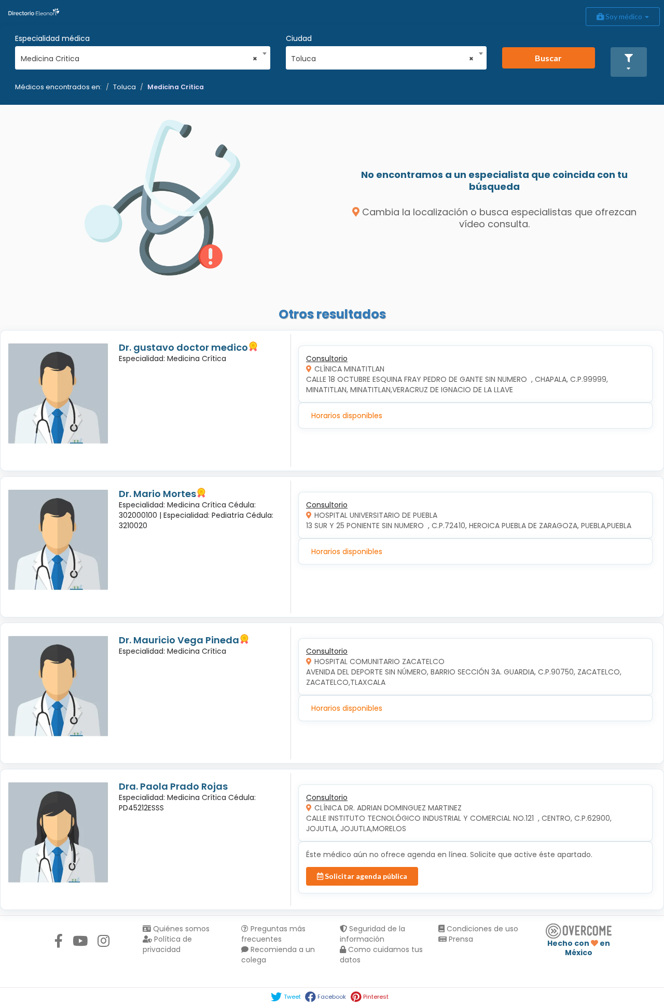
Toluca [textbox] (382, 58)
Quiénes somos (180, 929)
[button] (629, 62)
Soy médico (624, 16)
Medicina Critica (175, 86)
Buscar (548, 58)
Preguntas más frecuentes (273, 934)
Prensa (460, 939)
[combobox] (139, 56)
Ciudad (299, 38)
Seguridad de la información (372, 934)
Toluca (124, 86)
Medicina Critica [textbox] (139, 58)
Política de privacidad (167, 944)
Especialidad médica (52, 38)
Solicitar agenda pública (365, 876)
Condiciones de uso (481, 929)
